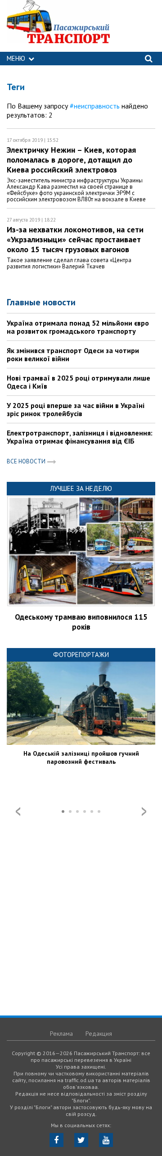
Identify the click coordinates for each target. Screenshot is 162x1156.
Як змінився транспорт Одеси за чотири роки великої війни (73, 354)
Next (144, 811)
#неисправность (95, 105)
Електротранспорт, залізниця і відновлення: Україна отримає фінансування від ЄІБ (80, 436)
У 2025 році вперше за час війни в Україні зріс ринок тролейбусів (75, 409)
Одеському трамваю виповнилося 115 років (81, 622)
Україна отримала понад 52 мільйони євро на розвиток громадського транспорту (78, 326)
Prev (18, 811)
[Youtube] (106, 1140)
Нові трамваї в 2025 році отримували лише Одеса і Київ (78, 381)
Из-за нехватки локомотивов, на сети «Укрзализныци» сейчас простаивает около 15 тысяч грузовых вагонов (75, 239)
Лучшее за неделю (81, 488)
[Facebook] (56, 1140)
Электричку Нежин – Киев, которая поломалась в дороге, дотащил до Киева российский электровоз (71, 160)
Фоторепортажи (81, 654)
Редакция (99, 1033)
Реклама (61, 1033)
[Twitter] (81, 1140)
